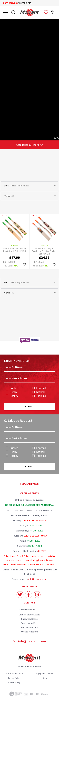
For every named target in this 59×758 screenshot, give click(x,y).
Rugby (13, 391)
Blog (45, 678)
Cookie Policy (14, 682)
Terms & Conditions (14, 673)
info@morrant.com (37, 579)
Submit (29, 406)
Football (41, 388)
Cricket (14, 388)
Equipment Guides (44, 673)
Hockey (14, 395)
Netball (40, 391)
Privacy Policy (14, 678)
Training (41, 395)
